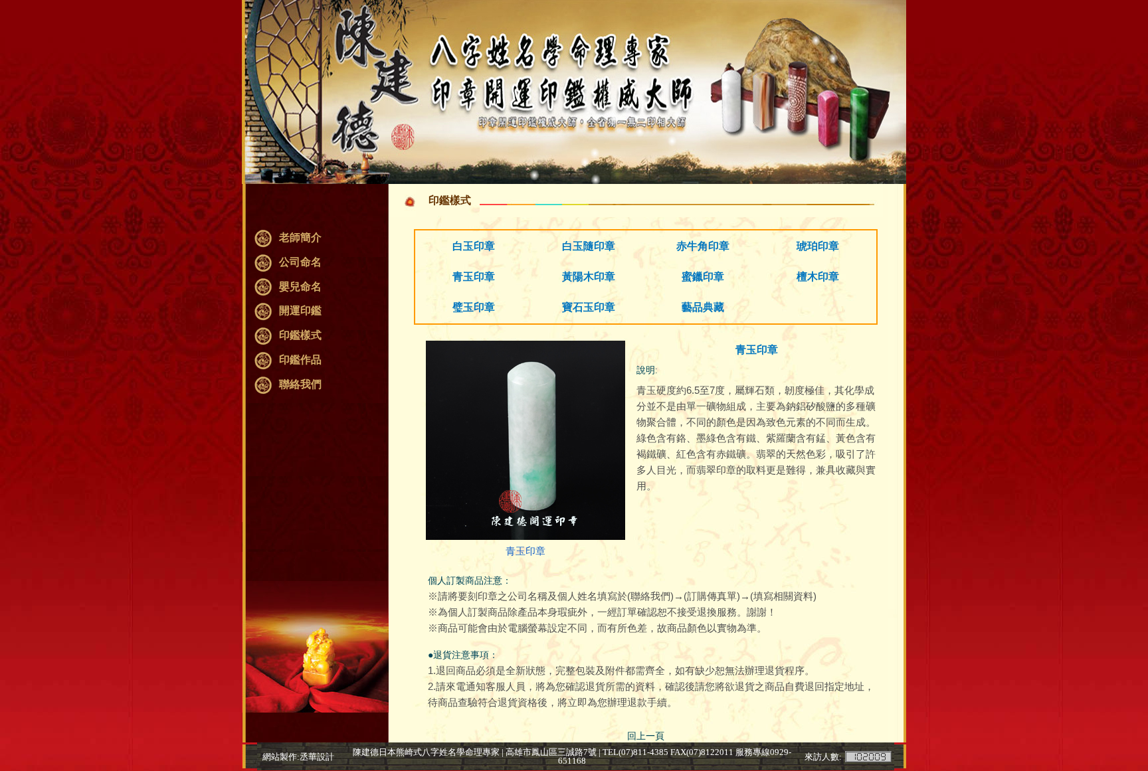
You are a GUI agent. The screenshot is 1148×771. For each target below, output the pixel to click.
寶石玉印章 (588, 307)
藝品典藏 (703, 307)
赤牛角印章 (702, 246)
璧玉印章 (473, 307)
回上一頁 (645, 736)
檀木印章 (818, 276)
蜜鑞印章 (703, 276)
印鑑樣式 (300, 335)
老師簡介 (300, 237)
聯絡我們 (300, 384)
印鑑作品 (300, 359)
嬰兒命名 (300, 286)
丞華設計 (317, 757)
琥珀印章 (818, 246)
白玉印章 (473, 246)
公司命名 (300, 262)
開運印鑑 (300, 310)
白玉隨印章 (588, 246)
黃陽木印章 (588, 276)
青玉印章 (473, 276)
